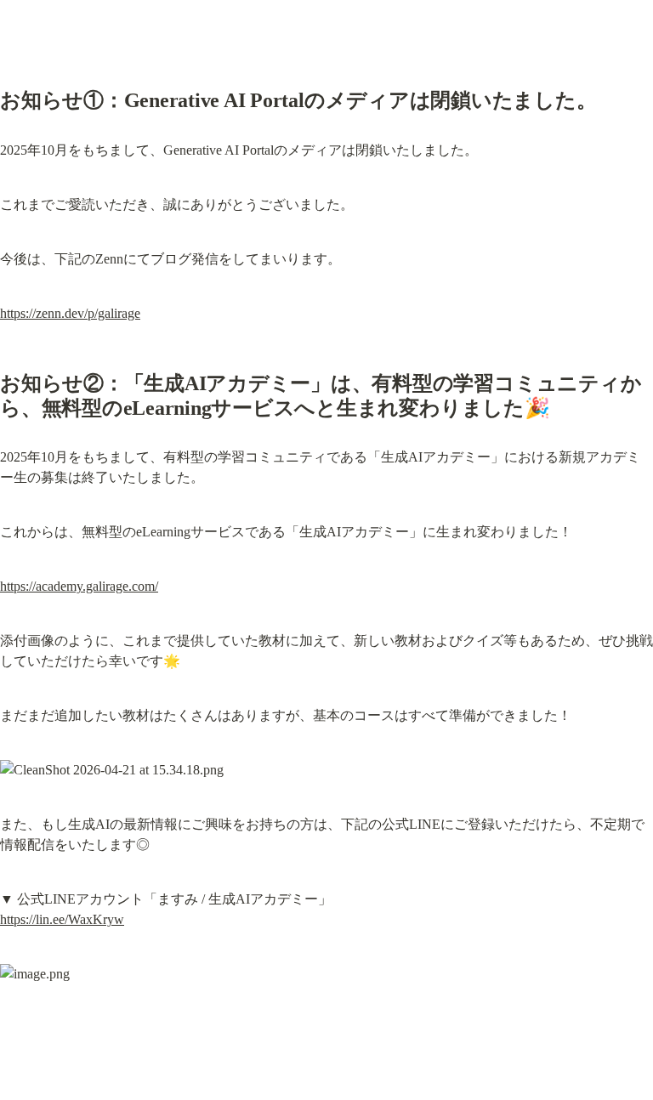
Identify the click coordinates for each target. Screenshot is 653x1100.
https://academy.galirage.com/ (79, 586)
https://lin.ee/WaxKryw (62, 919)
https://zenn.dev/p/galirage (70, 313)
